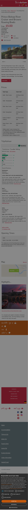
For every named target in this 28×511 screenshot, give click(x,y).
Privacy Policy (19, 488)
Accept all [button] (14, 501)
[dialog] (14, 492)
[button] (13, 507)
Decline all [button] (14, 504)
